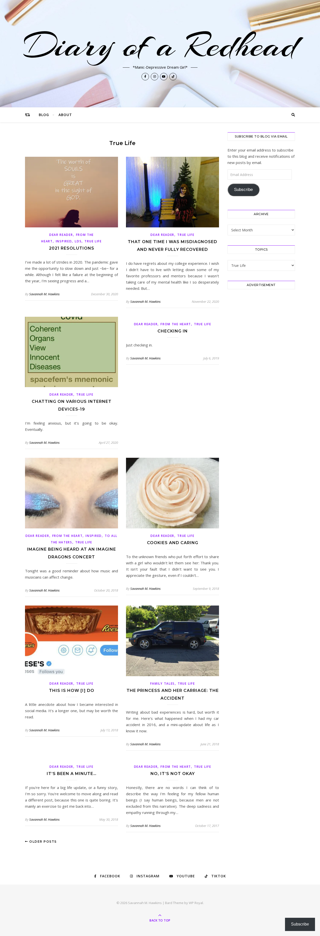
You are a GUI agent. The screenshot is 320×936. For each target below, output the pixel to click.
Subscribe (243, 189)
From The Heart (175, 324)
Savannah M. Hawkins (44, 294)
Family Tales (162, 683)
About (65, 114)
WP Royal (196, 903)
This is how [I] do (71, 690)
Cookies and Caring (172, 542)
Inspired (64, 241)
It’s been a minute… (71, 773)
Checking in (173, 331)
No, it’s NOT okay (172, 773)
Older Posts (42, 841)
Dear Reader (61, 235)
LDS (78, 241)
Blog (44, 114)
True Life (93, 241)
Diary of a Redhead (160, 45)
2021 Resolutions (71, 248)
